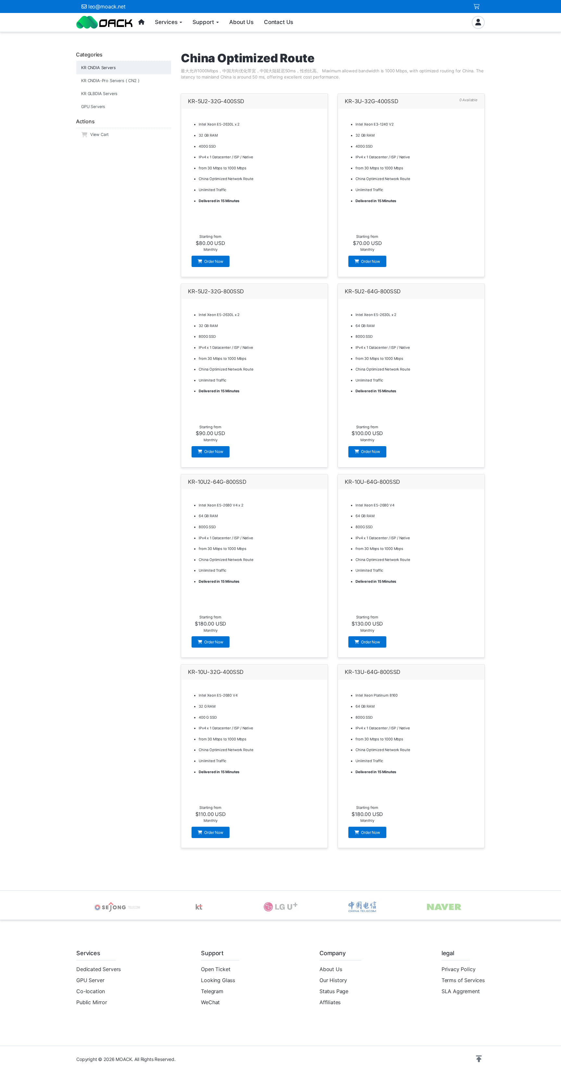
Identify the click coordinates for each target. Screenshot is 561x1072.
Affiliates (330, 1002)
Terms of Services (463, 980)
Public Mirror (91, 1002)
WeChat (210, 1002)
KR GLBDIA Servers (99, 93)
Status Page (333, 991)
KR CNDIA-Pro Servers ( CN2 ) (110, 80)
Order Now (213, 261)
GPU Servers (93, 106)
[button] (479, 1059)
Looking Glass (218, 980)
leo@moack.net (107, 6)
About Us (330, 969)
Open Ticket (215, 969)
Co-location (90, 991)
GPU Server (90, 980)
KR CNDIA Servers (98, 67)
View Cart (98, 134)
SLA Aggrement (461, 991)
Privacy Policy (459, 969)
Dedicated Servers (98, 969)
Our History (333, 980)
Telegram (212, 991)
